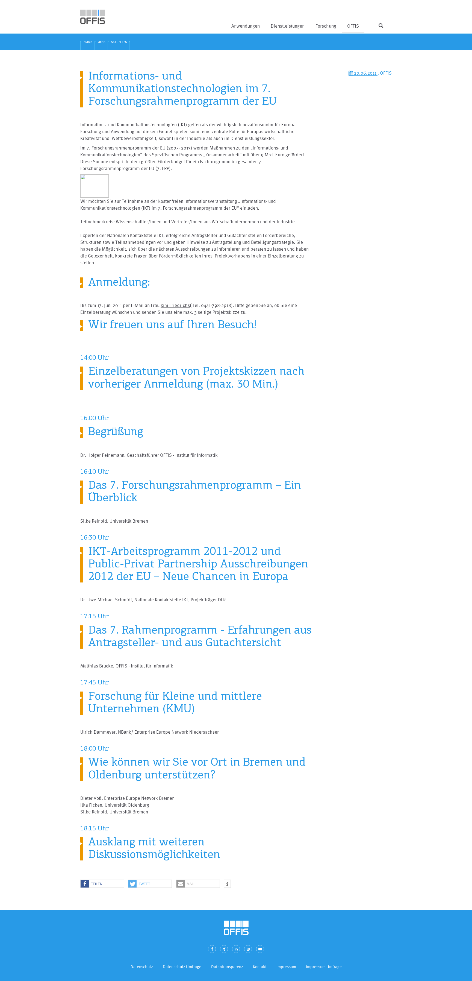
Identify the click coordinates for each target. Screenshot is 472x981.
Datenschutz (142, 966)
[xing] (224, 949)
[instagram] (248, 949)
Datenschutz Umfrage (182, 966)
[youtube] (260, 949)
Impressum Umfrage (324, 966)
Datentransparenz (227, 966)
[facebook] (212, 949)
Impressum (286, 966)
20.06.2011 (365, 72)
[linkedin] (236, 949)
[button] (102, 884)
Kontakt (260, 966)
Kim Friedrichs (175, 305)
